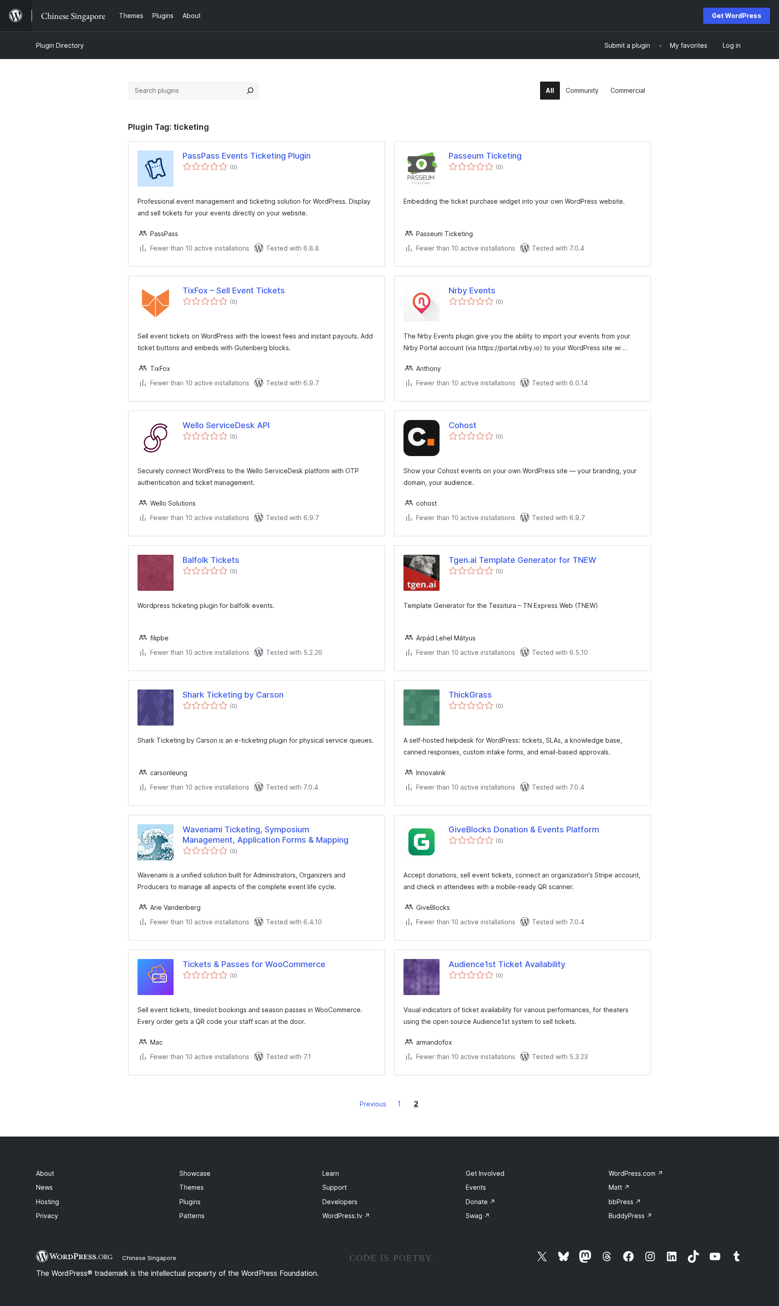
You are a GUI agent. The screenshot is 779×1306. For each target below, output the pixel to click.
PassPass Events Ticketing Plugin (247, 155)
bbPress (625, 1202)
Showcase (195, 1173)
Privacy (47, 1215)
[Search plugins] (250, 91)
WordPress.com (636, 1173)
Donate (480, 1202)
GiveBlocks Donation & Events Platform (524, 829)
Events (476, 1187)
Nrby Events (472, 290)
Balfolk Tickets (211, 560)
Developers (339, 1202)
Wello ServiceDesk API (226, 425)
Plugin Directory (60, 45)
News (44, 1187)
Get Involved (485, 1173)
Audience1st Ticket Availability (507, 964)
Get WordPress (736, 15)
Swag (478, 1215)
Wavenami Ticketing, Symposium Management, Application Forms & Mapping (265, 835)
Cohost (463, 425)
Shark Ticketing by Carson (233, 694)
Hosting (47, 1202)
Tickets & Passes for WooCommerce (254, 964)
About (45, 1173)
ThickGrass (470, 694)
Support (334, 1187)
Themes (191, 1187)
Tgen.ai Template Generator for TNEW (522, 560)
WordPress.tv (346, 1215)
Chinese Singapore (149, 1257)
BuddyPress (630, 1215)
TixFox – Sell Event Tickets (234, 290)
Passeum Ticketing (485, 155)
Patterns (192, 1215)
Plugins (190, 1202)
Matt (619, 1187)
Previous (373, 1104)
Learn (330, 1173)
